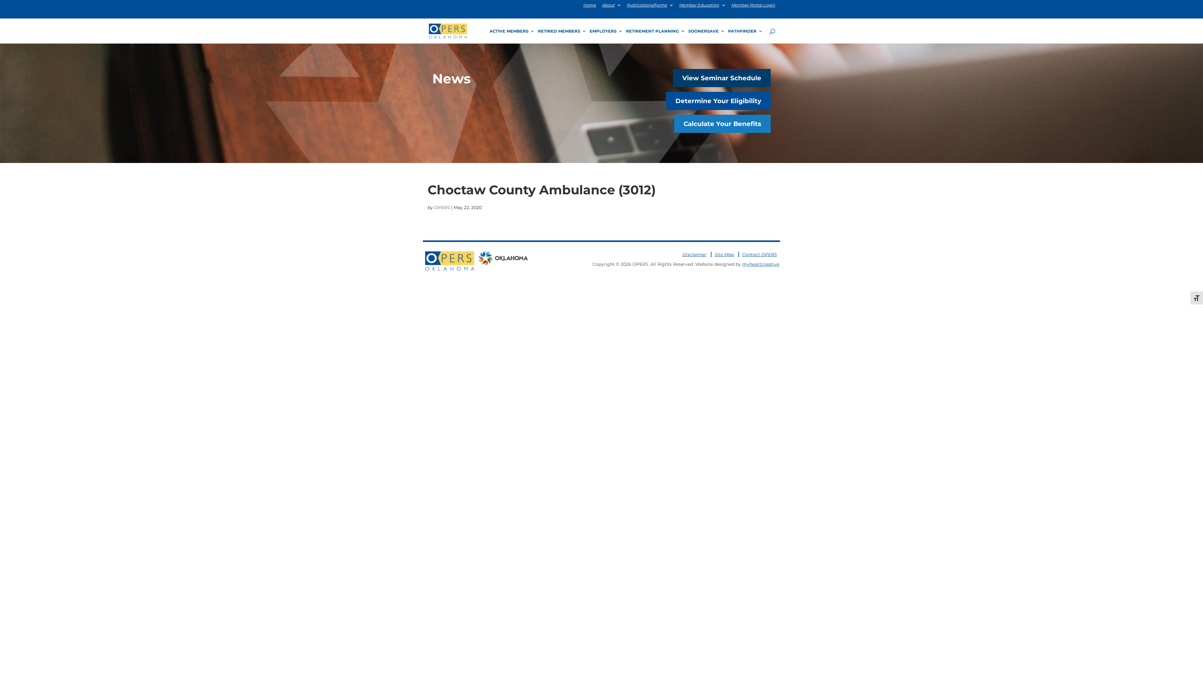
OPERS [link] (442, 207)
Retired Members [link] (559, 31)
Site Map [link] (724, 254)
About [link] (608, 5)
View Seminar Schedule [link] (721, 78)
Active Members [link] (509, 31)
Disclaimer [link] (694, 254)
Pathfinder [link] (742, 31)
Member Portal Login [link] (753, 5)
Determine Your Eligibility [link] (718, 101)
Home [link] (589, 5)
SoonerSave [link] (703, 31)
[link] (448, 30)
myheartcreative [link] (760, 264)
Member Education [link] (699, 5)
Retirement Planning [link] (652, 31)
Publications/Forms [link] (647, 5)
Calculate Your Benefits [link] (722, 124)
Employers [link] (603, 31)
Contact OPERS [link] (759, 254)
